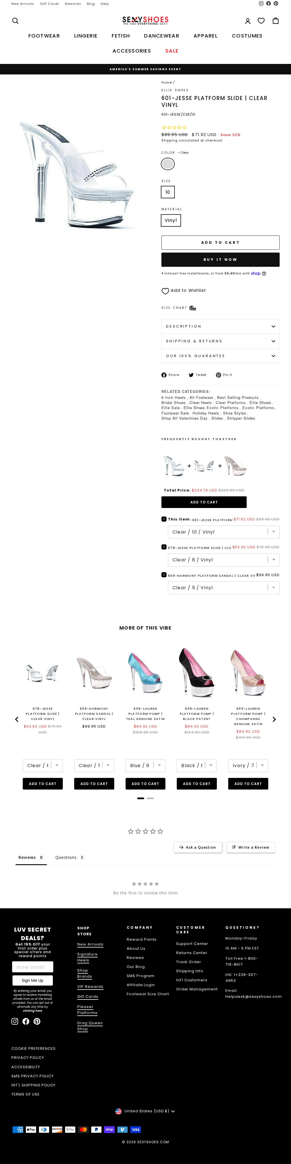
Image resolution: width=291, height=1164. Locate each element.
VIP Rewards (90, 986)
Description (184, 326)
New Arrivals (22, 3)
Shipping (169, 140)
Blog (91, 3)
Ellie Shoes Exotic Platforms (211, 407)
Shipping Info (190, 971)
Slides (217, 418)
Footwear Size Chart (148, 994)
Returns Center (192, 952)
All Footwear (202, 397)
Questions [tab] (66, 857)
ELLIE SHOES (175, 90)
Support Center (192, 943)
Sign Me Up (32, 980)
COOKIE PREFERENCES (33, 1048)
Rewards (73, 3)
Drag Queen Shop (90, 1026)
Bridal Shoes (173, 402)
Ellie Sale (170, 407)
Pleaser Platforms (87, 1009)
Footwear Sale (175, 413)
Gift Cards (50, 3)
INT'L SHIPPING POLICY (33, 1085)
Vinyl (171, 220)
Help (105, 3)
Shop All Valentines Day (184, 418)
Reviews (135, 957)
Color (175, 153)
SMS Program (141, 975)
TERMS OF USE (25, 1094)
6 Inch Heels (173, 397)
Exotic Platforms (258, 407)
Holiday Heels (206, 413)
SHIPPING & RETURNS (194, 341)
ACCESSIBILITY (25, 1067)
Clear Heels (201, 402)
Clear (167, 164)
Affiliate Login (141, 985)
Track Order (188, 962)
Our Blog (136, 966)
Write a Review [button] (253, 847)
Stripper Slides (241, 418)
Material (171, 209)
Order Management (197, 989)
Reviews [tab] (27, 857)
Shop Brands (84, 973)
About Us (136, 948)
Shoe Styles (234, 413)
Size (166, 181)
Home (166, 82)
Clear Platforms (231, 402)
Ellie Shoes (260, 402)
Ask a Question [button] (201, 847)
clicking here (32, 1011)
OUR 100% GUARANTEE (196, 356)
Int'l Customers (192, 980)
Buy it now (220, 259)
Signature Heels (87, 957)
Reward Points (142, 939)
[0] (261, 21)
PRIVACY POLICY (27, 1057)
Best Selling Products (238, 397)
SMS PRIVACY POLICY (32, 1076)
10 (167, 192)
